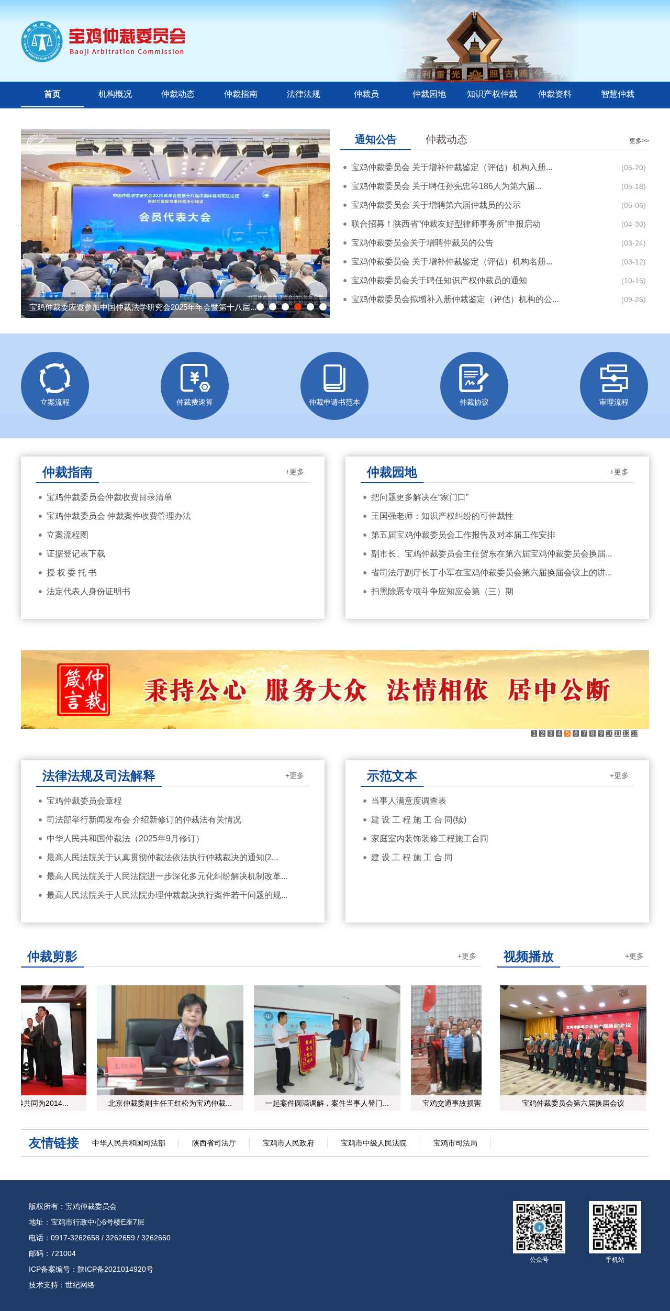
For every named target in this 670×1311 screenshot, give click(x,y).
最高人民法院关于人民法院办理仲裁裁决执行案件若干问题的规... (167, 895)
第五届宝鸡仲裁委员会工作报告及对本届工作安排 (463, 534)
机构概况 (115, 94)
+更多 (294, 472)
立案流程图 (67, 534)
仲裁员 (366, 94)
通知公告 (376, 139)
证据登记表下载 (76, 553)
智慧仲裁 (617, 94)
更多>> (639, 141)
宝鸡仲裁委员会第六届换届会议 (573, 1103)
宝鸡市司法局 (455, 1143)
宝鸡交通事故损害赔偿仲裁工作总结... (477, 1103)
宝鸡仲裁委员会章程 (84, 800)
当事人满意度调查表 (408, 800)
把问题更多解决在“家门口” (419, 497)
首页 (52, 94)
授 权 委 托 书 (72, 572)
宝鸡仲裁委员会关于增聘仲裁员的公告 (422, 242)
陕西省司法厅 (214, 1143)
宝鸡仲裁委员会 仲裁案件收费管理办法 (119, 516)
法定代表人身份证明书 (88, 591)
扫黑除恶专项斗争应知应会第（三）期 (442, 591)
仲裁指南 (241, 94)
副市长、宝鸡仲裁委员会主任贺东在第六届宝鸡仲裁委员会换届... (491, 553)
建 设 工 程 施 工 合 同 (412, 857)
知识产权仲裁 (492, 94)
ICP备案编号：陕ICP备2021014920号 (91, 1269)
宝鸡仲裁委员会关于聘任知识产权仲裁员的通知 (439, 280)
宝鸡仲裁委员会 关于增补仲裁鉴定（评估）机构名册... (451, 261)
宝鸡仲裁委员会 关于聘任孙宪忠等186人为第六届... (446, 186)
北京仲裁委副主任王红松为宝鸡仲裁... (163, 1103)
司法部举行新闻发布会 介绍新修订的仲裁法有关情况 (144, 819)
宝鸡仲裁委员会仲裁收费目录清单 (109, 497)
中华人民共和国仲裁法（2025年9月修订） (125, 838)
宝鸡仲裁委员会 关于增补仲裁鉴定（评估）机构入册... (451, 167)
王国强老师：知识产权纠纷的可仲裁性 (442, 516)
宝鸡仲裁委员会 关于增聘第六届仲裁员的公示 (436, 205)
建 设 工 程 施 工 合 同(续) (418, 819)
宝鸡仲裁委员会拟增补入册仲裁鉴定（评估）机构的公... (455, 299)
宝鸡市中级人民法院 (374, 1143)
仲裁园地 (429, 94)
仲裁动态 (178, 94)
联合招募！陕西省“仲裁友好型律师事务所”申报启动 (446, 223)
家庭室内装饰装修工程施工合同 (429, 838)
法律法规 (303, 94)
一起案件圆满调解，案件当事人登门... (320, 1103)
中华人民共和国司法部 (128, 1143)
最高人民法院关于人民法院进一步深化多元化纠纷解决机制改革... (167, 876)
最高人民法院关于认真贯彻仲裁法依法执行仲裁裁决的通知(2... (162, 857)
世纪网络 (80, 1285)
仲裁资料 (555, 94)
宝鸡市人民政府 (288, 1143)
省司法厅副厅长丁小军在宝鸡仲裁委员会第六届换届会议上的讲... (491, 572)
